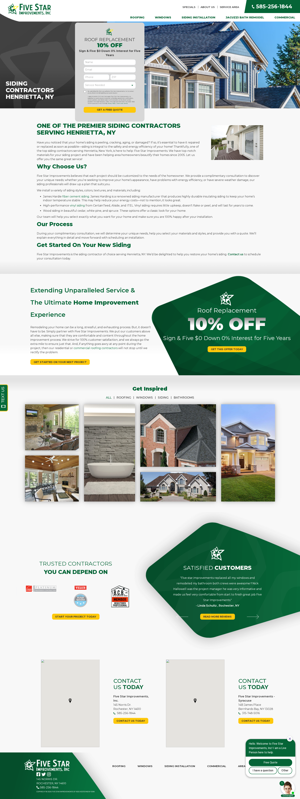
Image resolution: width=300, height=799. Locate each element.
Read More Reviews (217, 616)
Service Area (229, 7)
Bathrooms (184, 397)
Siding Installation (198, 17)
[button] (70, 700)
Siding (165, 397)
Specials (188, 7)
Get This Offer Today (227, 349)
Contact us (235, 254)
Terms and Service (122, 103)
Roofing (137, 17)
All (110, 397)
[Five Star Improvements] (29, 9)
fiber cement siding (75, 196)
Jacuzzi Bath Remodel (245, 17)
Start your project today (75, 616)
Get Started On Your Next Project (60, 362)
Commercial (284, 17)
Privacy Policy (112, 103)
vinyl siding (77, 205)
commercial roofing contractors (96, 348)
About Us (208, 7)
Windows (163, 17)
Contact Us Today (130, 720)
